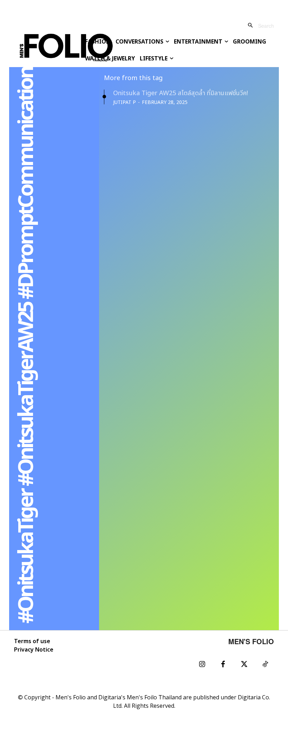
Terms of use (32, 641)
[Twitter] (244, 664)
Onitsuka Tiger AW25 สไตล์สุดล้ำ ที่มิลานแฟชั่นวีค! (180, 93)
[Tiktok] (265, 664)
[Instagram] (202, 664)
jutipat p (124, 102)
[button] (258, 25)
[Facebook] (223, 664)
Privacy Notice (33, 650)
